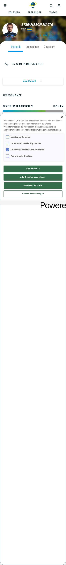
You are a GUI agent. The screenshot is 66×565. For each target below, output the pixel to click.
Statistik (16, 46)
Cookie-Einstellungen (33, 194)
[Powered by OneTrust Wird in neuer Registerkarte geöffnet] (52, 203)
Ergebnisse (32, 46)
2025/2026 (29, 80)
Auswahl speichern (33, 185)
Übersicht (49, 46)
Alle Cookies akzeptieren (33, 177)
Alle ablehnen (33, 169)
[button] (5, 3)
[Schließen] (62, 116)
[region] (33, 339)
